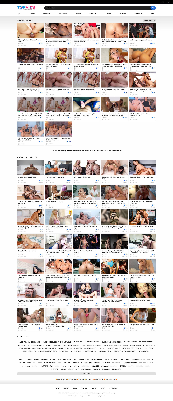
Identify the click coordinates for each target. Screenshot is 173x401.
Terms (94, 388)
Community (138, 14)
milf (151, 363)
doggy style (84, 360)
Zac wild (102, 348)
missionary (67, 360)
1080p (59, 359)
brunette (44, 359)
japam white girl (90, 348)
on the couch (77, 363)
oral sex (95, 366)
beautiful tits (117, 363)
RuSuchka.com (99, 379)
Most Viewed (63, 14)
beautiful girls (47, 366)
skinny (36, 359)
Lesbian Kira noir (144, 351)
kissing (52, 360)
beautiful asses (25, 363)
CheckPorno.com (111, 379)
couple (76, 366)
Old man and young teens (111, 342)
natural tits (116, 369)
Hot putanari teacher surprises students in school (37, 348)
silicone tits (37, 363)
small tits (106, 363)
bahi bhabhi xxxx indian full (112, 345)
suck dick (88, 363)
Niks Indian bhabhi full (89, 351)
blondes (114, 359)
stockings (96, 369)
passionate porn (138, 360)
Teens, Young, (149, 348)
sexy (75, 359)
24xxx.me (81, 379)
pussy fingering (49, 363)
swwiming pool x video (29, 351)
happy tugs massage (92, 342)
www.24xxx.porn (62, 379)
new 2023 (123, 366)
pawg (20, 359)
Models (108, 14)
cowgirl (150, 360)
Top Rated (46, 14)
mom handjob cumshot (71, 345)
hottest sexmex (76, 351)
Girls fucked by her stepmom (132, 348)
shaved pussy (96, 360)
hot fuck (148, 366)
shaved (57, 366)
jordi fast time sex (113, 348)
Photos (78, 14)
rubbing (63, 369)
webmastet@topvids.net (99, 396)
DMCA (102, 388)
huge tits (114, 366)
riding (64, 366)
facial (60, 363)
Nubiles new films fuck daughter (70, 348)
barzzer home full (149, 345)
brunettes (104, 366)
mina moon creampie (36, 345)
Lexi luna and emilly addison (132, 345)
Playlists (122, 14)
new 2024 (97, 363)
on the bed (139, 366)
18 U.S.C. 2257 (113, 388)
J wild (48, 345)
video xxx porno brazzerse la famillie (125, 351)
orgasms (106, 369)
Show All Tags (86, 373)
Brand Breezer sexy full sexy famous (57, 342)
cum (69, 366)
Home (19, 14)
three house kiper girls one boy (91, 345)
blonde (107, 359)
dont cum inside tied (146, 342)
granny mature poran (105, 351)
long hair (35, 366)
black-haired (85, 366)
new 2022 (55, 369)
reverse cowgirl (131, 363)
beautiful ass (73, 369)
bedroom (131, 366)
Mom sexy (22, 345)
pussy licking (124, 360)
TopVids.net (76, 396)
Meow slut (57, 345)
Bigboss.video (73, 379)
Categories (93, 14)
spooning (67, 363)
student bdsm (78, 342)
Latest (32, 14)
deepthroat (143, 363)
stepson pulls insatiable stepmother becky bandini (53, 351)
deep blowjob (86, 369)
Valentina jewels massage (30, 342)
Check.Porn (89, 379)
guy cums (28, 360)
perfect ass (26, 366)
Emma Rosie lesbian (130, 342)
